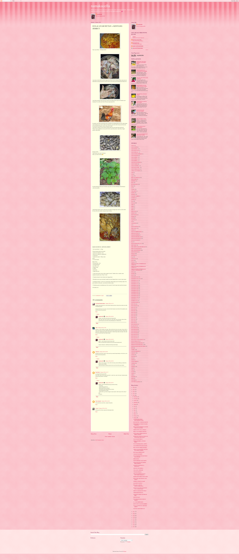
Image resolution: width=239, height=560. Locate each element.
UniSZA (132, 373)
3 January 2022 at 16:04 (105, 401)
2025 (134, 389)
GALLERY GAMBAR (135, 196)
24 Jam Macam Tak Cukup (137, 44)
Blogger (124, 551)
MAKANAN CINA (134, 233)
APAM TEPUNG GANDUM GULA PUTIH (141, 102)
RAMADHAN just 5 (134, 299)
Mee (132, 241)
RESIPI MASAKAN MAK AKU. (137, 344)
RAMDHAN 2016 (134, 300)
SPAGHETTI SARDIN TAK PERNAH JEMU (140, 495)
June (134, 408)
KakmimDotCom (136, 43)
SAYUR (132, 354)
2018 (134, 517)
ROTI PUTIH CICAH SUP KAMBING (140, 503)
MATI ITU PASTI (136, 497)
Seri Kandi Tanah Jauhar (100, 303)
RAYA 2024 (133, 320)
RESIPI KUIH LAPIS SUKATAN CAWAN (140, 111)
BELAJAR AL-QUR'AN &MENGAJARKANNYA (138, 485)
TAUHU (132, 359)
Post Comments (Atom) (100, 440)
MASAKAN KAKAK (135, 240)
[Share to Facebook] (110, 295)
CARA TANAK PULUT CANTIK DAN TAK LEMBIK (141, 71)
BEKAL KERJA (134, 179)
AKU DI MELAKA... (135, 152)
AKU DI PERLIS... (134, 159)
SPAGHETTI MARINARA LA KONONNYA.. (138, 466)
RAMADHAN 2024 (134, 293)
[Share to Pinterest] (111, 295)
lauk (132, 221)
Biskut (132, 182)
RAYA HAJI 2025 (134, 336)
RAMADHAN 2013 (134, 277)
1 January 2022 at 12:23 (109, 303)
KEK (132, 209)
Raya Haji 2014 (134, 326)
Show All (147, 49)
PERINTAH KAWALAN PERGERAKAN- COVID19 (138, 264)
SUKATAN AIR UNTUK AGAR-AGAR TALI (142, 78)
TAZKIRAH (133, 363)
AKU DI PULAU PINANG (136, 162)
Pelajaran (133, 262)
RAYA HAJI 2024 (134, 334)
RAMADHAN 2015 (134, 280)
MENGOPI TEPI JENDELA (138, 468)
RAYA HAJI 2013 (134, 324)
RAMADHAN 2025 (134, 295)
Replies (98, 314)
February (135, 415)
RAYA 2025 (133, 322)
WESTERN (133, 376)
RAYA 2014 (133, 309)
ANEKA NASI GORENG (135, 170)
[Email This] (106, 295)
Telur (132, 364)
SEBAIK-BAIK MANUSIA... (138, 492)
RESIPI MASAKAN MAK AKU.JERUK (138, 346)
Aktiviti (132, 145)
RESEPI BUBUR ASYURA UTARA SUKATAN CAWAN (141, 86)
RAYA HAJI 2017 (134, 305)
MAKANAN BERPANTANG (136, 231)
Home (110, 434)
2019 (134, 515)
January (135, 417)
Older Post (126, 434)
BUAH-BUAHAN (134, 184)
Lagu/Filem (133, 219)
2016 (134, 521)
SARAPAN (133, 353)
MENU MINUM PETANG (136, 250)
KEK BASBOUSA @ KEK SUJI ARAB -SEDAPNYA (140, 424)
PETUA (132, 271)
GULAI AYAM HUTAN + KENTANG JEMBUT (140, 506)
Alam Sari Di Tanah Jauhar (138, 48)
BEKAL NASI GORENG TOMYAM (139, 431)
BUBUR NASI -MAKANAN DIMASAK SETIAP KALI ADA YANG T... (140, 437)
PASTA (132, 260)
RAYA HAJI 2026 (134, 337)
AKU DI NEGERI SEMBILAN (136, 153)
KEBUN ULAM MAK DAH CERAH (139, 490)
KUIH (132, 218)
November (136, 398)
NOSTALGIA (133, 258)
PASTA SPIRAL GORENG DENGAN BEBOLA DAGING (140, 434)
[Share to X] (109, 295)
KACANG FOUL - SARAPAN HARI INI (140, 422)
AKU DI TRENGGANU (135, 169)
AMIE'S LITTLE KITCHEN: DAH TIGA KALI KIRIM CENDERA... (140, 450)
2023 (134, 393)
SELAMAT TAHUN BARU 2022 (139, 508)
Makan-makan (133, 228)
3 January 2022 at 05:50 (109, 361)
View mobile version (110, 436)
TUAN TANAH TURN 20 (137, 439)
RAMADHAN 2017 (134, 283)
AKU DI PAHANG (134, 155)
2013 (134, 526)
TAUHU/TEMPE (134, 361)
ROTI (132, 348)
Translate (128, 541)
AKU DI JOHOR (134, 147)
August (135, 404)
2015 (134, 522)
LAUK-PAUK (133, 223)
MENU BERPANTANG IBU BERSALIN (138, 246)
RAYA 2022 (133, 317)
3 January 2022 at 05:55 (109, 382)
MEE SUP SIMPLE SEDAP (141, 118)
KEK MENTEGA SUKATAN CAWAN (141, 94)
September (136, 402)
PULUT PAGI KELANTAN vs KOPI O (140, 443)
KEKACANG (133, 211)
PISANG (132, 273)
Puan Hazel (97, 372)
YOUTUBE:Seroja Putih (135, 381)
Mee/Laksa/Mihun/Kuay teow (136, 243)
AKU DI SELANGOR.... (135, 167)
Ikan (132, 201)
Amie (96, 327)
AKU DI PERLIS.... (134, 160)
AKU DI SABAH (134, 164)
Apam (132, 172)
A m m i (96, 408)
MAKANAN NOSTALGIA (136, 238)
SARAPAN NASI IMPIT (137, 454)
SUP (132, 358)
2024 (134, 391)
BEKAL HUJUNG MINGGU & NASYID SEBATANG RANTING (140, 427)
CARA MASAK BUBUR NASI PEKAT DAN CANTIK (142, 134)
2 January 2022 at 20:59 (103, 351)
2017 (134, 519)
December (135, 396)
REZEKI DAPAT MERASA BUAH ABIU (140, 476)
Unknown (97, 351)
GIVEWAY (133, 197)
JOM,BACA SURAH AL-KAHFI (139, 481)
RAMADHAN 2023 (134, 292)
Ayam (132, 175)
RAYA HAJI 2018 (134, 329)
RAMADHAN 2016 (134, 282)
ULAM (132, 371)
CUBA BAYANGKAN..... (137, 472)
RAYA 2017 (133, 310)
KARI (132, 208)
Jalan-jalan (133, 202)
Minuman (133, 253)
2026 (134, 387)
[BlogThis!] (107, 295)
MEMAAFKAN (136, 458)
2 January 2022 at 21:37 (104, 372)
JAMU (132, 204)
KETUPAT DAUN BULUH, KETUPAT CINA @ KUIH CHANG (140, 488)
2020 (134, 513)
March (135, 413)
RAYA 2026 (133, 304)
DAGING (133, 192)
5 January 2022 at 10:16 (103, 408)
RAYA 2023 (133, 319)
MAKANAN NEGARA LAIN (136, 236)
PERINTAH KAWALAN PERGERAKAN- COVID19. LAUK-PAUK (138, 270)
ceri (132, 187)
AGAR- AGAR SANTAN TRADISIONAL (140, 127)
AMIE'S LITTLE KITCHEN (138, 46)
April (135, 412)
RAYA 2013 (133, 307)
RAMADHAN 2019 (134, 287)
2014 (134, 524)
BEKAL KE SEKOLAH (135, 177)
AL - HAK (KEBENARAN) (138, 502)
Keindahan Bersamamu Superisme (138, 37)
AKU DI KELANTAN (135, 150)
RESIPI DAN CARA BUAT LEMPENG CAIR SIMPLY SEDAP (141, 62)
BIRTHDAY (133, 180)
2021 (134, 511)
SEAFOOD (133, 356)
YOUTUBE (133, 380)
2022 (134, 395)
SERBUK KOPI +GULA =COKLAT (139, 429)
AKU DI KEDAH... (134, 148)
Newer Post (93, 434)
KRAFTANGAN (134, 214)
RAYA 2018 (133, 312)
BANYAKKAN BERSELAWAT (138, 452)
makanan (132, 229)
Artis (132, 174)
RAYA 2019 (133, 314)
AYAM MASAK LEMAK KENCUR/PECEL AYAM (138, 420)
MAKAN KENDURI (135, 226)
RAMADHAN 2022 (134, 290)
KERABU (133, 213)
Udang (132, 369)
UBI (132, 368)
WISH (132, 378)
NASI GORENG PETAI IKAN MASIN (140, 445)
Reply (96, 311)
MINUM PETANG (134, 251)
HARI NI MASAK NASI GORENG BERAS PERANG (139, 463)
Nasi (132, 257)
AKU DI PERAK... (134, 157)
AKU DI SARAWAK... (135, 165)
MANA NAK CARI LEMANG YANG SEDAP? (140, 479)
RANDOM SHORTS (135, 302)
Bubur (132, 186)
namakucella (100, 5)
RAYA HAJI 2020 (134, 332)
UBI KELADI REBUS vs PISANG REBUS (139, 441)
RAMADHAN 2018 (134, 285)
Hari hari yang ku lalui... (137, 39)
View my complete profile (100, 16)
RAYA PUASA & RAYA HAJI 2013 (137, 339)
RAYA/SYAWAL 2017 (135, 341)
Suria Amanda (98, 401)
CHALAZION (133, 191)
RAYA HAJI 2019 (134, 331)
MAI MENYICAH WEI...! (138, 483)
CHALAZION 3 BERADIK (138, 470)
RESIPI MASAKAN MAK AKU (137, 342)
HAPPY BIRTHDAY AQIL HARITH (139, 460)
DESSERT (133, 194)
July (134, 406)
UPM (132, 375)
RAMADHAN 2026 (134, 297)
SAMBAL (133, 349)
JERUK (132, 206)
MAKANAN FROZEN (135, 235)
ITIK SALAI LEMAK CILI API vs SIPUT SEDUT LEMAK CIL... (139, 474)
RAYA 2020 (133, 315)
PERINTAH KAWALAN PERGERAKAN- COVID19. (138, 267)
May (134, 410)
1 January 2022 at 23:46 (102, 327)
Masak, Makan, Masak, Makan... (138, 40)
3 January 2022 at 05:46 (109, 316)
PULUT (132, 275)
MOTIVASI (133, 255)
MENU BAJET (133, 245)
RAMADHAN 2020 (134, 288)
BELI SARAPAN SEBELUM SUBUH (140, 447)
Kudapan (132, 216)
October (135, 400)
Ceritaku (132, 189)
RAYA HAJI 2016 (134, 327)
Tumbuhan (133, 366)
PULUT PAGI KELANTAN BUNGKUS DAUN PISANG (140, 456)
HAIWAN (133, 199)
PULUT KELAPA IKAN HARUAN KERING (139, 500)
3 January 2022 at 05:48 (109, 339)
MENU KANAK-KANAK (135, 248)
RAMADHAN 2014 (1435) (136, 278)
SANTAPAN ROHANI (135, 351)
